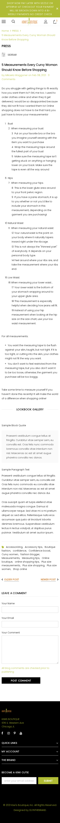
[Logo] (30, 21)
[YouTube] (21, 733)
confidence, (21, 550)
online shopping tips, (28, 561)
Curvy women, (11, 554)
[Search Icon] (13, 21)
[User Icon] (46, 21)
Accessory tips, (35, 547)
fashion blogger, (30, 554)
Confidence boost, (40, 550)
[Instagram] (9, 733)
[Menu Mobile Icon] (4, 22)
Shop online (20, 569)
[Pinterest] (15, 733)
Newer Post (48, 579)
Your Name (8, 603)
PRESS (15, 30)
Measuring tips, (32, 558)
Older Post (11, 579)
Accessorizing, (15, 547)
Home (5, 30)
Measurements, (12, 558)
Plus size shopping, (34, 565)
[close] (57, 8)
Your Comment (11, 632)
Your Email (8, 618)
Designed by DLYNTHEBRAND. (30, 810)
